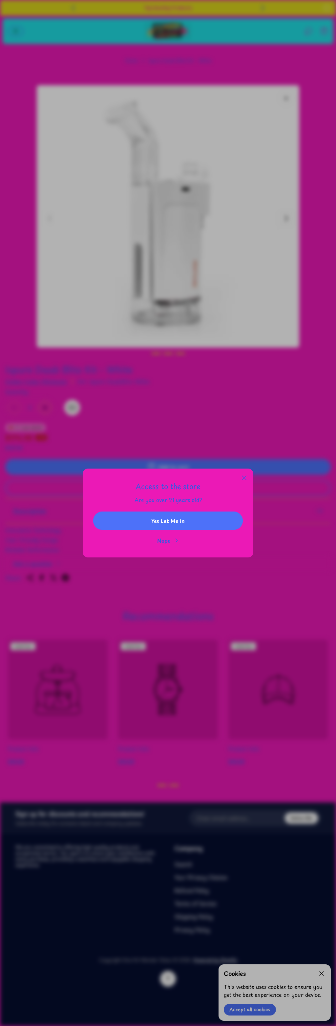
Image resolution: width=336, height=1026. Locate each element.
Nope (164, 540)
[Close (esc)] (244, 478)
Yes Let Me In (168, 521)
